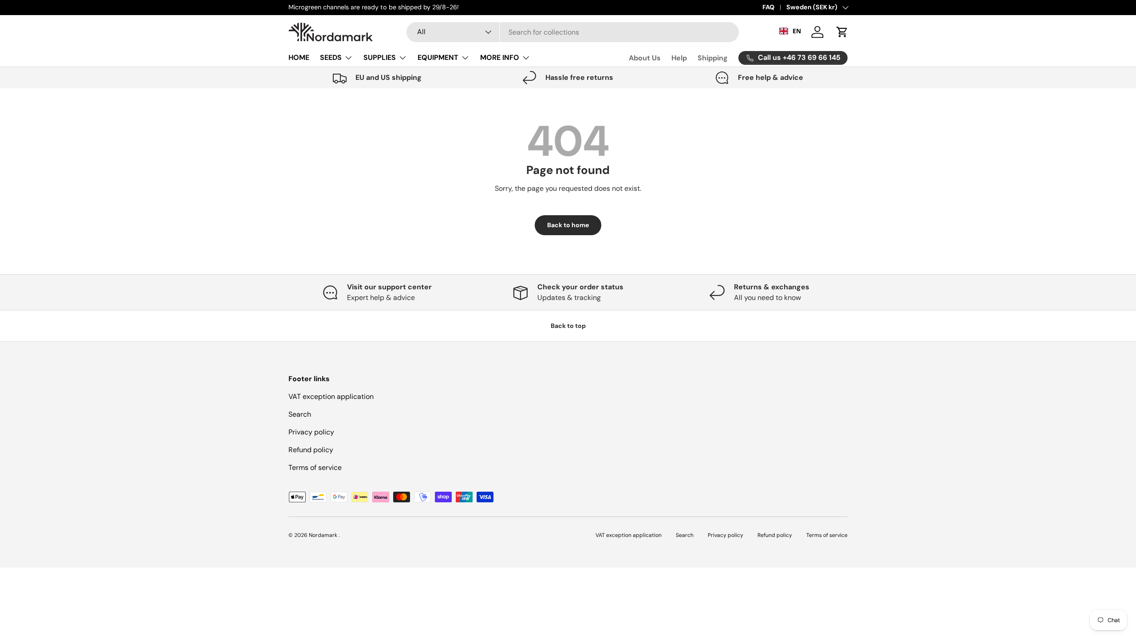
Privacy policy (311, 432)
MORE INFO (499, 57)
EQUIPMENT (438, 57)
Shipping (713, 58)
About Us (645, 58)
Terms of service (315, 467)
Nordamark (324, 535)
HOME (298, 57)
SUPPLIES (379, 57)
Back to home (568, 225)
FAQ (768, 7)
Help (679, 58)
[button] (842, 32)
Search (299, 414)
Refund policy (310, 449)
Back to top (568, 326)
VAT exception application (331, 396)
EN (797, 31)
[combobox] (572, 32)
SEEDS (331, 57)
